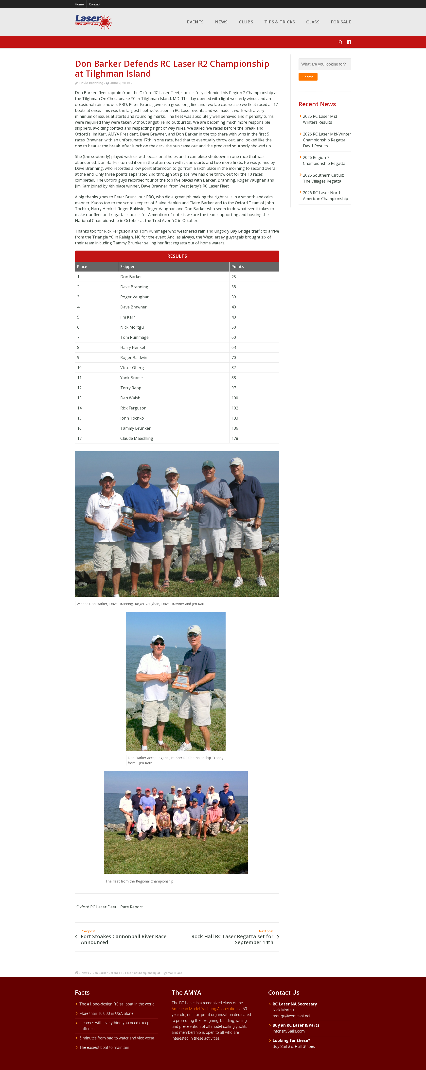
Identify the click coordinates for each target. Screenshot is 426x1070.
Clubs (246, 22)
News (221, 22)
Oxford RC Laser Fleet (96, 907)
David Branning (91, 83)
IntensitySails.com (289, 1031)
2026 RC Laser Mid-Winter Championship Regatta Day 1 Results (327, 140)
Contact (94, 4)
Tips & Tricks (279, 22)
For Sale (341, 22)
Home (79, 4)
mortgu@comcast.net (291, 1016)
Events (195, 22)
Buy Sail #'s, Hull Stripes (294, 1046)
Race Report (131, 907)
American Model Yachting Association (205, 1008)
